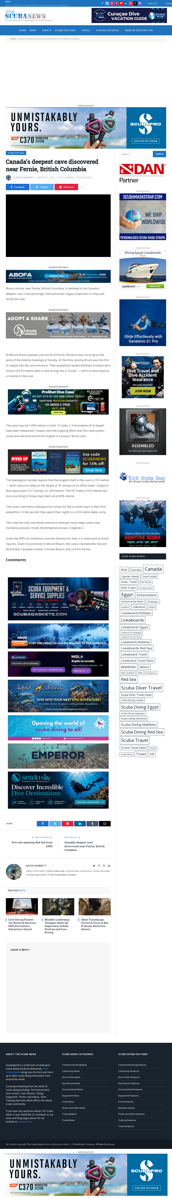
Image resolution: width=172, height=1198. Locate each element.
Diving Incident (146, 588)
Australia (136, 569)
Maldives (128, 666)
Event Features (126, 1101)
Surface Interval (107, 30)
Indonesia (139, 607)
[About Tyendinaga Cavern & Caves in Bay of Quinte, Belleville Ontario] (95, 906)
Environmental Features (130, 1089)
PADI (140, 672)
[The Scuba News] (30, 16)
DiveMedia (79, 1144)
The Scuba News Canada (63, 874)
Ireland (151, 607)
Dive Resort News (71, 1083)
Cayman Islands (130, 576)
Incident (125, 607)
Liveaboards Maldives (135, 642)
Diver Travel (129, 582)
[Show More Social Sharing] (82, 187)
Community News (71, 1071)
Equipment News (70, 1095)
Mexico (144, 667)
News (33, 30)
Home (22, 30)
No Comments (67, 177)
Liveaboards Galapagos (131, 632)
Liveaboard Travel (134, 654)
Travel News (68, 1120)
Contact (152, 3)
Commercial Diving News (74, 1064)
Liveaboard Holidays (136, 613)
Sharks (153, 748)
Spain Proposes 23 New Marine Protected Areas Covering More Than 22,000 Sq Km (38, 5)
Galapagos (153, 601)
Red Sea (128, 679)
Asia (124, 570)
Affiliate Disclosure (105, 1144)
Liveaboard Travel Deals (137, 660)
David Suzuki (149, 576)
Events (47, 30)
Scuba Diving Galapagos (133, 713)
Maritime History (126, 1107)
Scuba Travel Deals (134, 748)
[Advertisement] (86, 71)
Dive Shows (145, 582)
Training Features (127, 1120)
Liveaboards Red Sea (136, 648)
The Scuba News (35, 1144)
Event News (68, 1101)
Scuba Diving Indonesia (134, 718)
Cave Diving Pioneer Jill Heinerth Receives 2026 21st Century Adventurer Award (22, 924)
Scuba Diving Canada (132, 700)
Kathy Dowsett (24, 177)
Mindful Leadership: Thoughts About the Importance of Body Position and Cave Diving (57, 926)
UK (152, 754)
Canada (153, 569)
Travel (85, 30)
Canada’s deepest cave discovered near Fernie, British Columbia (84, 846)
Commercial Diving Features (132, 1064)
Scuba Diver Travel (141, 687)
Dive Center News (71, 1077)
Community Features (128, 1071)
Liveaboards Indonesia (131, 637)
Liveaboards (132, 620)
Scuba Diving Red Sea (142, 732)
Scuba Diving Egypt (140, 707)
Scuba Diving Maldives (138, 724)
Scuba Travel (134, 740)
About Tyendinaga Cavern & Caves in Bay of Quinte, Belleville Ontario (95, 924)
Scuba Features (65, 30)
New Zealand (127, 672)
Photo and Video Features (131, 1113)
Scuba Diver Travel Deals (136, 695)
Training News (69, 1113)
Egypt (127, 595)
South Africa (126, 754)
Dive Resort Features (129, 1083)
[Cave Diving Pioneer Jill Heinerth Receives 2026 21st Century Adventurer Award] (22, 906)
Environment (147, 595)
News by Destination (139, 30)
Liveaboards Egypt (134, 627)
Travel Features (126, 1126)
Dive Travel (128, 588)
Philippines (151, 673)
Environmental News (132, 601)
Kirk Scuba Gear (56, 870)
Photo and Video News (73, 1107)
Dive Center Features (129, 1077)
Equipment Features (128, 1095)
